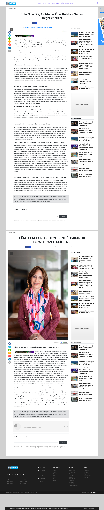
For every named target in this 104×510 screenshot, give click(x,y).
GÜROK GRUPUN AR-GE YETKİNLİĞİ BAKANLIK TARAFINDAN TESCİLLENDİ (86, 58)
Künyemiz (42, 478)
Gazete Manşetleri (73, 485)
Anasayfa (10, 8)
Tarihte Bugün (72, 479)
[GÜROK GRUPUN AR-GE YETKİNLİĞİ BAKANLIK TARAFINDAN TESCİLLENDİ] (38, 294)
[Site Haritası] (24, 474)
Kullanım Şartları (23, 479)
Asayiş (67, 3)
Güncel (39, 3)
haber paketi (48, 492)
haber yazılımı (41, 492)
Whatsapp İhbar (23, 481)
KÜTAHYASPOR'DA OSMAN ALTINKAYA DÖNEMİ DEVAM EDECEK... (86, 51)
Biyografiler (87, 473)
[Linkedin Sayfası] (18, 474)
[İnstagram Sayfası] (13, 474)
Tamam (92, 508)
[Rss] (21, 474)
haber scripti (54, 492)
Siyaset (49, 3)
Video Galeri (43, 470)
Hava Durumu (72, 470)
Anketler (86, 472)
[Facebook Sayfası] (8, 474)
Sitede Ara (87, 470)
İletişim (41, 481)
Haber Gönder (23, 483)
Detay (86, 508)
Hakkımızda (10, 479)
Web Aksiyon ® (93, 492)
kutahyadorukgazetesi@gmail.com (32, 427)
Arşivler (42, 475)
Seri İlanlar (71, 482)
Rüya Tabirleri (88, 475)
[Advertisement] (11, 502)
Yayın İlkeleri (10, 481)
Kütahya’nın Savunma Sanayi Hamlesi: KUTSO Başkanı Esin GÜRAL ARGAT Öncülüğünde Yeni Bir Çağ (86, 43)
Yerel (44, 3)
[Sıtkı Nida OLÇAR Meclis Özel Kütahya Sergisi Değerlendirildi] (38, 27)
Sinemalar (71, 480)
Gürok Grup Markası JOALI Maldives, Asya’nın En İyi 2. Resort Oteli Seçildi (86, 34)
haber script (66, 492)
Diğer (72, 3)
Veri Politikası (10, 483)
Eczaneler (71, 475)
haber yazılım (60, 492)
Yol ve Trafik (72, 472)
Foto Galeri (42, 467)
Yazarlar (42, 473)
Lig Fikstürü (71, 477)
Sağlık (62, 3)
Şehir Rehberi (72, 484)
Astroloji (86, 477)
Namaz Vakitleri (72, 473)
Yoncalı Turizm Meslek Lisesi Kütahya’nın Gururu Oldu (86, 154)
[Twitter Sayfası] (10, 474)
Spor (53, 3)
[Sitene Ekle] (27, 474)
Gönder (63, 216)
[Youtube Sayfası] (16, 474)
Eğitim (58, 3)
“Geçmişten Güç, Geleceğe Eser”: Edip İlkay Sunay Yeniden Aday (86, 123)
